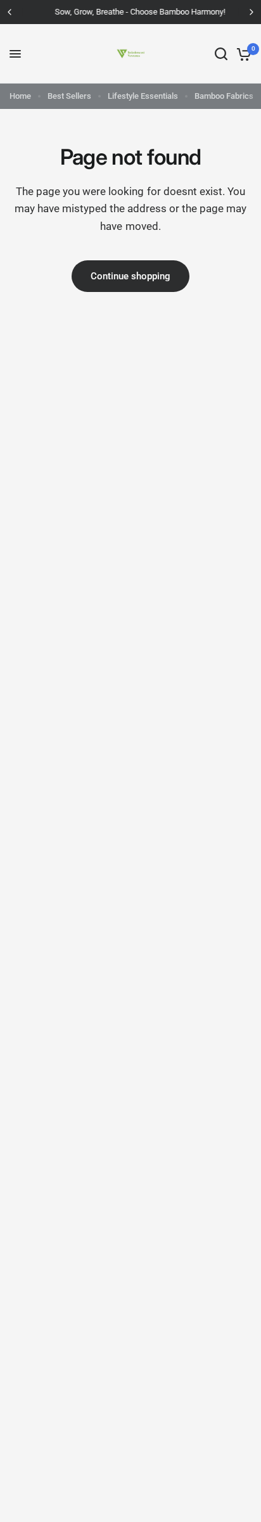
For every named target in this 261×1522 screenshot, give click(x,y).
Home (20, 96)
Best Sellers (69, 96)
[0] (241, 54)
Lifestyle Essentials (143, 96)
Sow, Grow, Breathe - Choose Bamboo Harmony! (132, 11)
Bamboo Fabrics (223, 96)
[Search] (221, 54)
